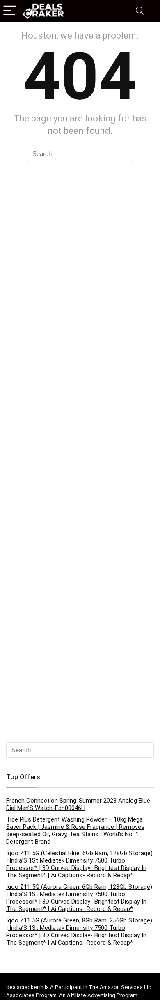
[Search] (140, 11)
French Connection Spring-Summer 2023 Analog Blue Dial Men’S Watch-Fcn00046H (78, 804)
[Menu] (10, 11)
